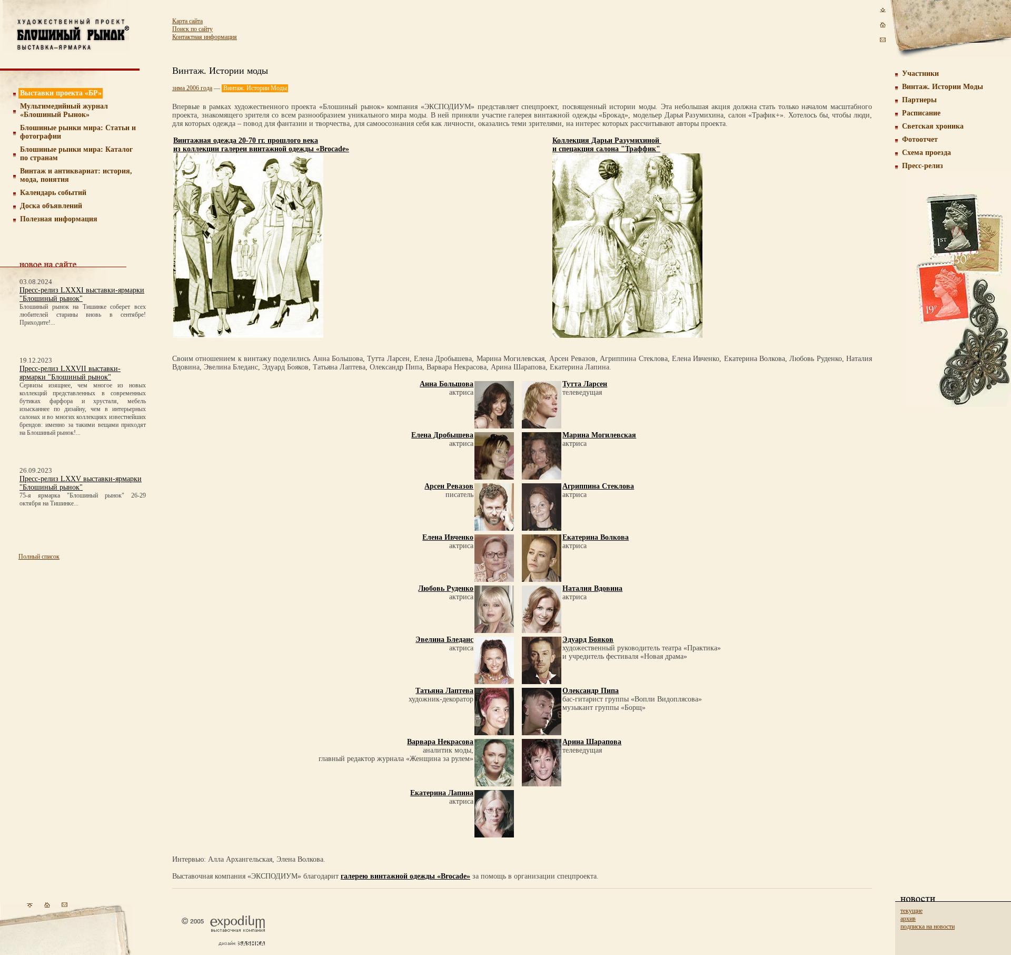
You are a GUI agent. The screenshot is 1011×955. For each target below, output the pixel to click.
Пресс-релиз (922, 166)
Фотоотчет (920, 139)
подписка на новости (927, 926)
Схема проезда (926, 153)
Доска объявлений (51, 206)
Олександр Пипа (590, 691)
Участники (920, 73)
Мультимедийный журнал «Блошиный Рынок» (64, 110)
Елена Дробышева (442, 435)
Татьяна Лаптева (444, 691)
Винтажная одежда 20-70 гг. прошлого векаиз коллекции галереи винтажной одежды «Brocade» (261, 145)
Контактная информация (204, 37)
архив (908, 918)
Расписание (921, 113)
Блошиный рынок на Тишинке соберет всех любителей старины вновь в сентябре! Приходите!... (82, 314)
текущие (911, 910)
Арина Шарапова (591, 742)
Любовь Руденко (445, 588)
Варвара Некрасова (440, 742)
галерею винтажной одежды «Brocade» (405, 876)
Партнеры (919, 100)
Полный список (39, 556)
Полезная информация (58, 219)
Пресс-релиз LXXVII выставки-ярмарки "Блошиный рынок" (70, 373)
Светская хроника (933, 126)
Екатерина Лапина (441, 793)
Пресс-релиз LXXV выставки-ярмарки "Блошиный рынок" (80, 483)
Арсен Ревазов (448, 486)
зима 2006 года (192, 88)
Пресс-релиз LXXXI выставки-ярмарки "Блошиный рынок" (81, 294)
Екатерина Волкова (595, 537)
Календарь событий (53, 193)
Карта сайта (187, 21)
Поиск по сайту (192, 29)
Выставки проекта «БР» (61, 93)
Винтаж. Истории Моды (942, 87)
